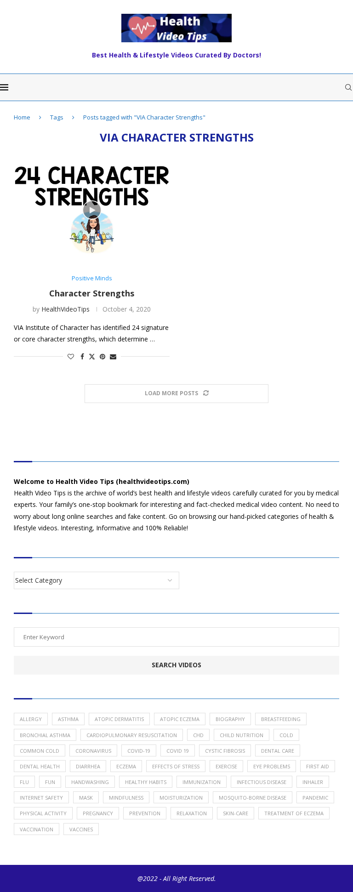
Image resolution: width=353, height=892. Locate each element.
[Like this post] (71, 356)
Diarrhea (88, 766)
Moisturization (181, 797)
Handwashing (90, 781)
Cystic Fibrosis (225, 750)
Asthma (68, 719)
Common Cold (39, 750)
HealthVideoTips (65, 309)
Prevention (144, 813)
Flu (24, 781)
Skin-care (235, 813)
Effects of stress (175, 766)
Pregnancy (98, 813)
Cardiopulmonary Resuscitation (131, 735)
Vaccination (36, 829)
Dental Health (40, 766)
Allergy (31, 719)
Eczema (126, 766)
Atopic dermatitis (119, 719)
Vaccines (81, 829)
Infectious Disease (261, 781)
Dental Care (277, 750)
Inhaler (312, 781)
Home (22, 117)
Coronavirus (93, 750)
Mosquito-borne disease (252, 797)
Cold (286, 735)
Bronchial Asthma (45, 735)
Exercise (226, 766)
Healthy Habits (145, 781)
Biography (230, 719)
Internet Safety (41, 797)
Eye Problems (271, 766)
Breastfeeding (281, 719)
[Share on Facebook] (82, 356)
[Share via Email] (113, 356)
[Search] (348, 87)
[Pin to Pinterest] (102, 356)
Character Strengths (91, 293)
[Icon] (92, 210)
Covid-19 (138, 750)
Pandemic (315, 797)
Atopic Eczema (179, 719)
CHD (198, 735)
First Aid (317, 766)
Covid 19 (177, 750)
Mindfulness (126, 797)
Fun (50, 781)
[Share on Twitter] (92, 356)
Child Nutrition (241, 735)
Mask (86, 797)
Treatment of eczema (294, 813)
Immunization (201, 781)
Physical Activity (43, 813)
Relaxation (191, 813)
